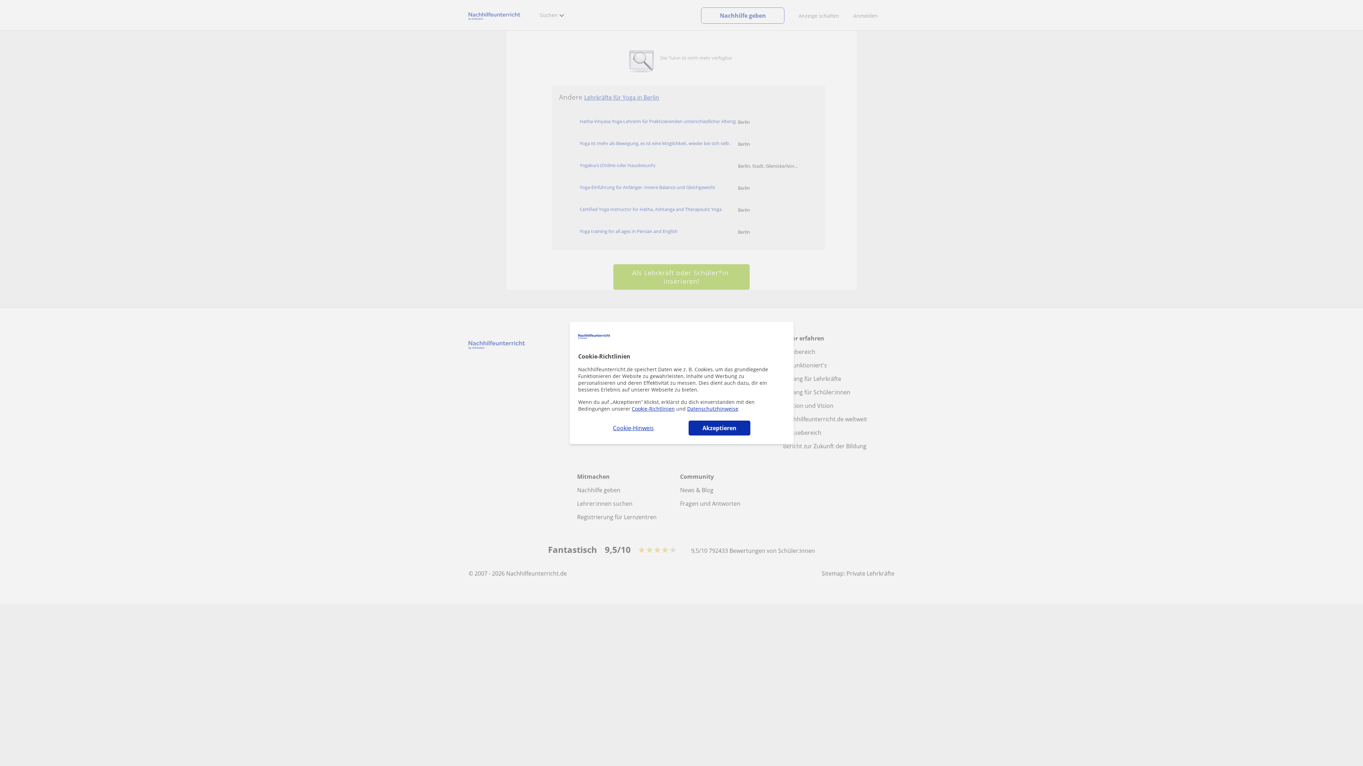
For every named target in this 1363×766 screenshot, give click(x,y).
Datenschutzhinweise (712, 408)
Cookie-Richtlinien (653, 408)
